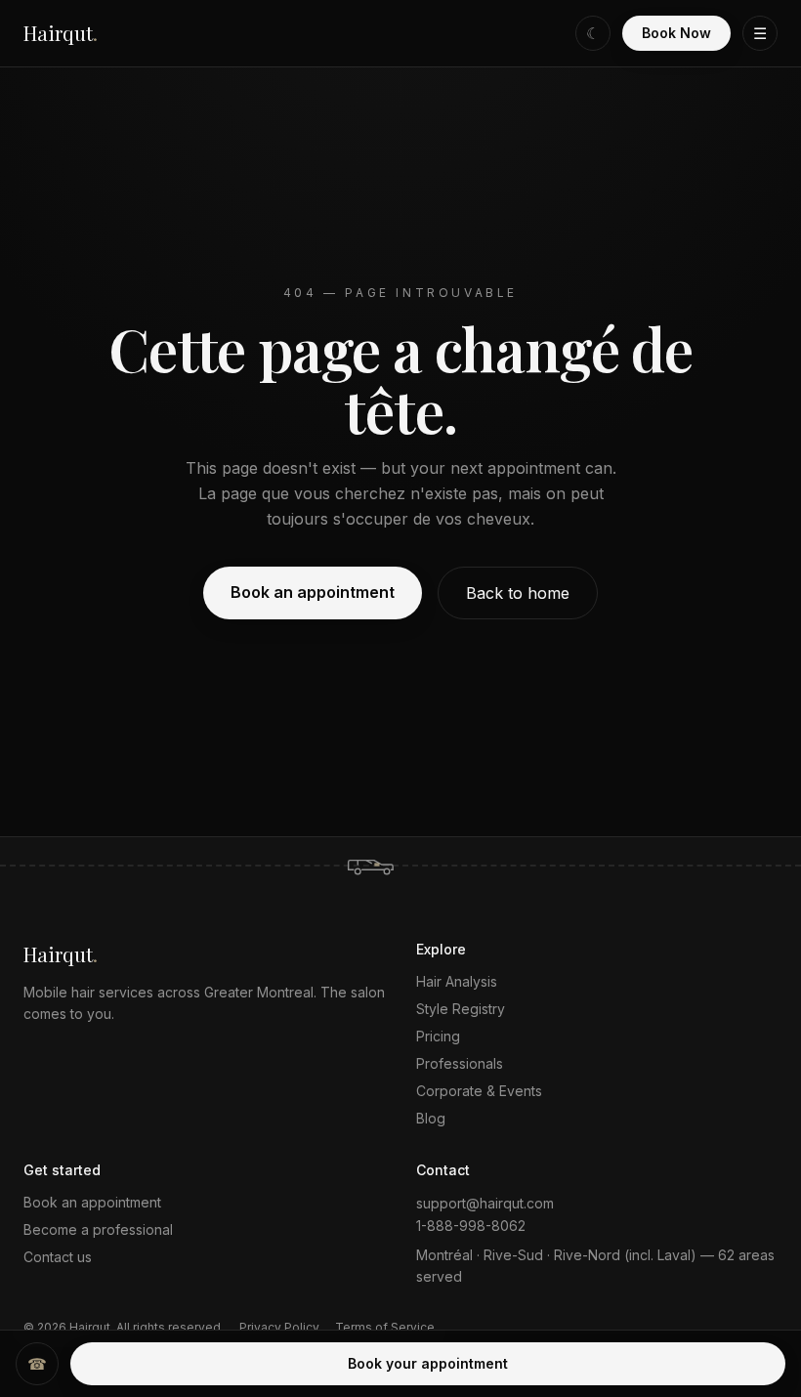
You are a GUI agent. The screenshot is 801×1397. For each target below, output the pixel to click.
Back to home (517, 593)
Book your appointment (428, 1363)
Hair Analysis (456, 981)
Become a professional (98, 1229)
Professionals (459, 1063)
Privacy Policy (279, 1327)
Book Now (676, 32)
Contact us (57, 1257)
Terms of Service (385, 1327)
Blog (430, 1118)
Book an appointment (313, 592)
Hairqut (60, 33)
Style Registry (460, 1008)
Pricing (438, 1036)
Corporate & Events (479, 1090)
